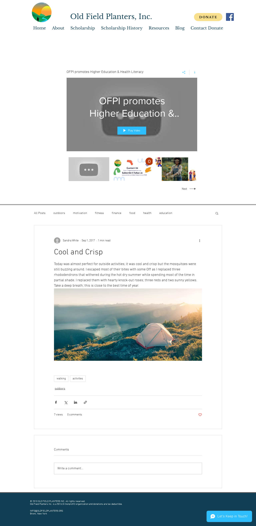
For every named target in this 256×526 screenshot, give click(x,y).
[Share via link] (85, 402)
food (132, 213)
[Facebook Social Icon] (230, 17)
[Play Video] (88, 169)
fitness (99, 213)
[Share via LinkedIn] (75, 402)
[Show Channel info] (193, 72)
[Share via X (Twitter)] (66, 402)
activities (78, 378)
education (165, 213)
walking (61, 378)
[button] (82, 28)
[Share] (183, 72)
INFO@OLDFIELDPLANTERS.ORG (46, 511)
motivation (80, 213)
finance (116, 213)
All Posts (39, 213)
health (147, 213)
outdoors (59, 213)
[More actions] (199, 240)
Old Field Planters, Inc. (111, 16)
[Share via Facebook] (56, 402)
